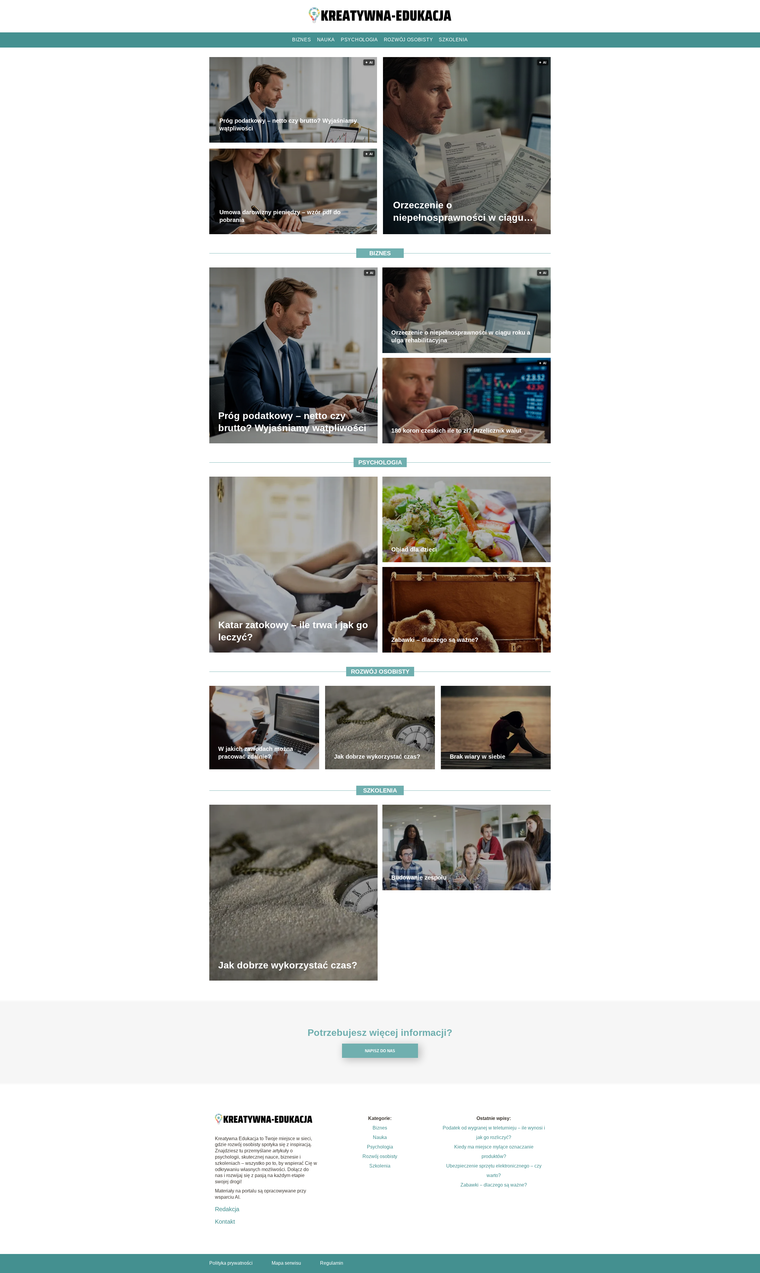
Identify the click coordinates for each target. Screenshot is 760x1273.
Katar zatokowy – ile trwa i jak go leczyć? (293, 630)
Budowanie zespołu (418, 877)
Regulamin (331, 1263)
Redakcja (227, 1209)
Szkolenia (453, 39)
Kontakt (225, 1221)
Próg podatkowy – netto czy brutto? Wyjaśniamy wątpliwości (288, 125)
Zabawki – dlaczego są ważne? (434, 639)
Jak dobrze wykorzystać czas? (377, 756)
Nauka (326, 39)
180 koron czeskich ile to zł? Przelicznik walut (456, 430)
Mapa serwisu (286, 1263)
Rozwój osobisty (408, 39)
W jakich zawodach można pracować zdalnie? (255, 753)
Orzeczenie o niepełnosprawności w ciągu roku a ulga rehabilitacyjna (458, 212)
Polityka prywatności (231, 1263)
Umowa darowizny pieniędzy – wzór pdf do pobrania (280, 216)
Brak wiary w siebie (477, 756)
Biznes (301, 39)
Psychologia (359, 39)
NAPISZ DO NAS (380, 1051)
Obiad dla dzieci (414, 549)
